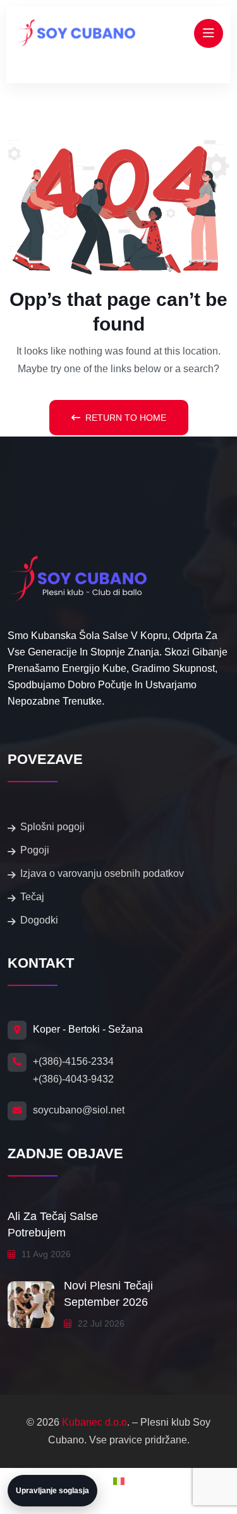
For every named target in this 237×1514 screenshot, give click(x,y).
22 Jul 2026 (100, 1323)
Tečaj (32, 896)
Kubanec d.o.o (94, 1422)
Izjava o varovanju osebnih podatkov (102, 873)
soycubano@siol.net (79, 1110)
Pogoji (34, 850)
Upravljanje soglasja (52, 1490)
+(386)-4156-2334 (73, 1061)
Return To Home (125, 418)
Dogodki (39, 920)
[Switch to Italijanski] (119, 1481)
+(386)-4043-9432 (73, 1079)
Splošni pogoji (52, 826)
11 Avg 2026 (45, 1254)
